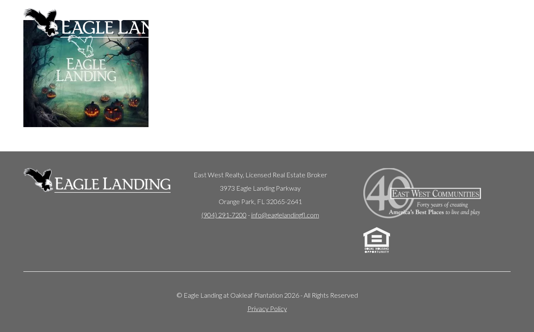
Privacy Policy (267, 308)
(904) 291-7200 (224, 215)
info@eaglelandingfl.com (285, 215)
